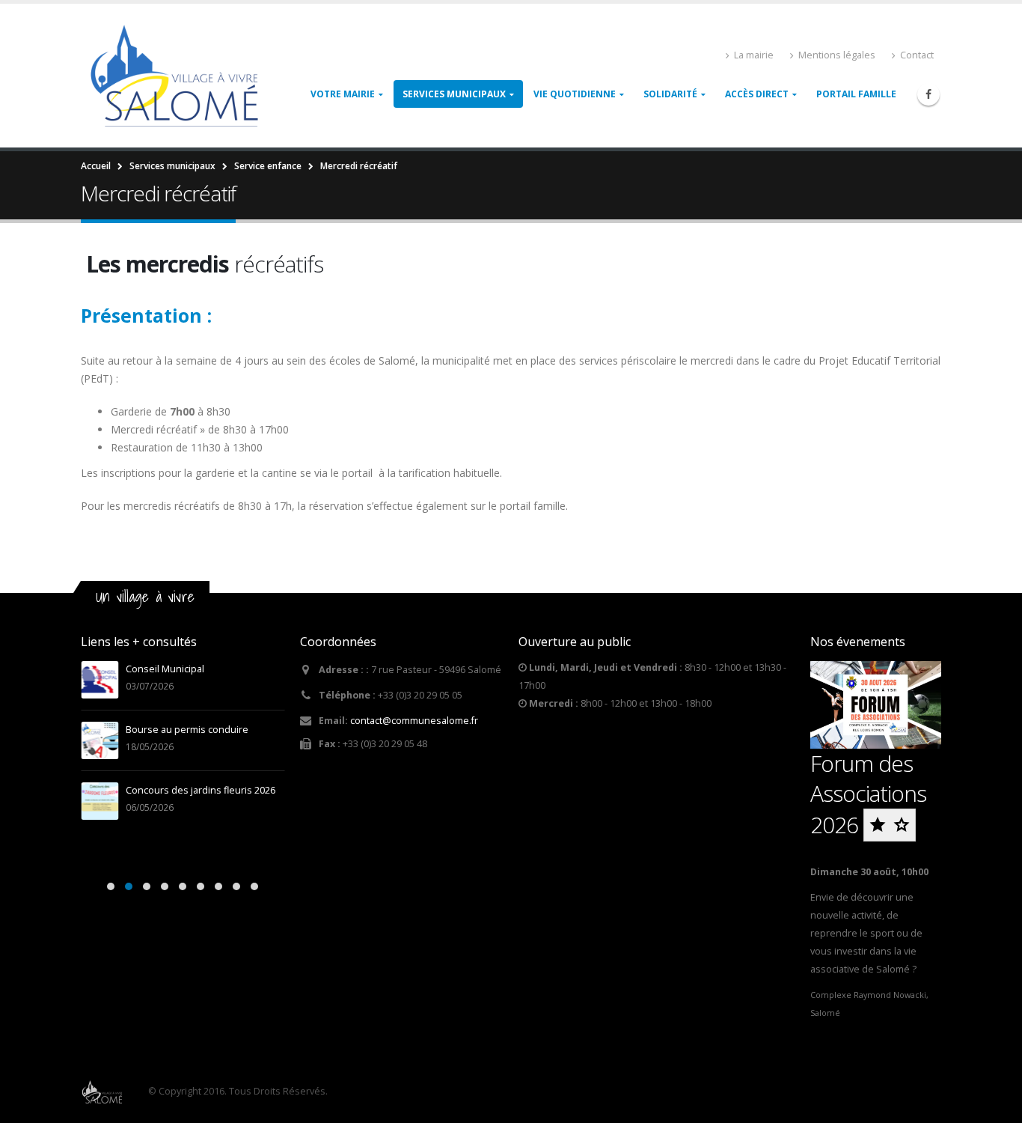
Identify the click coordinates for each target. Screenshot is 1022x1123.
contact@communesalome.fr (414, 720)
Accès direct (757, 94)
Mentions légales (836, 55)
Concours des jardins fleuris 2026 (200, 790)
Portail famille (856, 94)
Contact (917, 55)
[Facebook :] (928, 94)
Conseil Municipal (165, 669)
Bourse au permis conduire (187, 729)
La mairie (754, 55)
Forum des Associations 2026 (868, 794)
